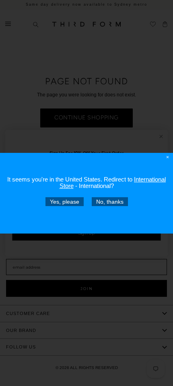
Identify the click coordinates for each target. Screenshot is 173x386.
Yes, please (64, 201)
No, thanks (110, 201)
